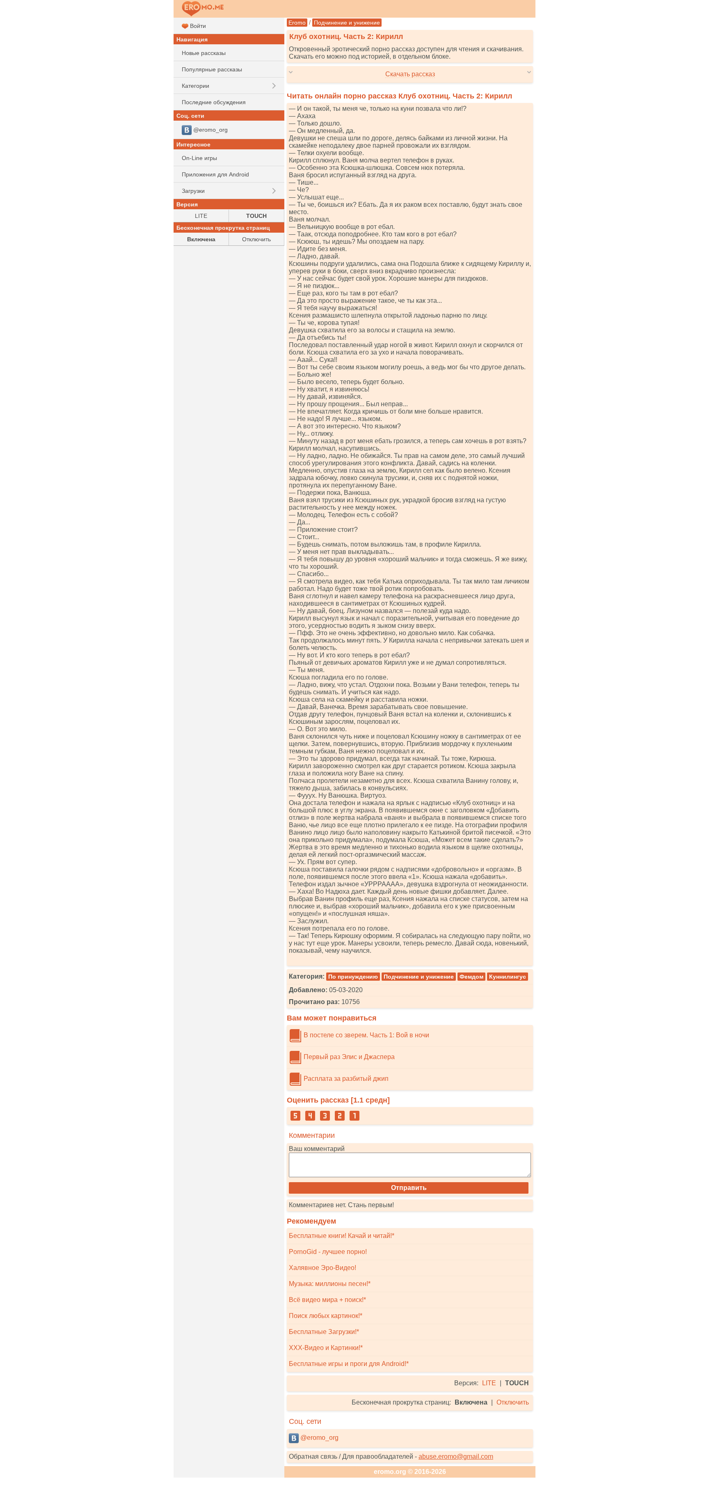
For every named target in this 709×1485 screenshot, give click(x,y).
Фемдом (471, 976)
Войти (197, 26)
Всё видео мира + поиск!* (327, 1299)
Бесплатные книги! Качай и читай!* (341, 1235)
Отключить (512, 1402)
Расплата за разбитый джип (345, 1078)
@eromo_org (318, 1437)
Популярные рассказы (212, 69)
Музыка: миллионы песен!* (330, 1283)
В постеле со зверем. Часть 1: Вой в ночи (365, 1035)
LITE (489, 1383)
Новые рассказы (204, 53)
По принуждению (353, 976)
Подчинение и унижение (347, 22)
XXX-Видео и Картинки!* (326, 1347)
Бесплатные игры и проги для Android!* (349, 1363)
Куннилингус (507, 976)
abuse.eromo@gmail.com (456, 1456)
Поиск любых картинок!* (325, 1315)
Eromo (297, 22)
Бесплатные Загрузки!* (324, 1331)
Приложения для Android (215, 174)
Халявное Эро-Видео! (322, 1267)
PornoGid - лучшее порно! (328, 1251)
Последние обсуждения (214, 102)
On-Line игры (199, 158)
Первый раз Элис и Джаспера (348, 1056)
